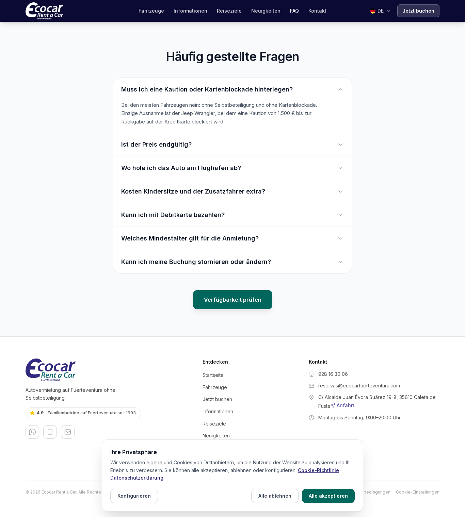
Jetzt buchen (418, 11)
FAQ (294, 11)
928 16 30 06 (333, 374)
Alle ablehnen (274, 496)
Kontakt (317, 11)
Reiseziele (229, 11)
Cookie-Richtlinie (318, 470)
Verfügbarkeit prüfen (232, 299)
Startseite (213, 375)
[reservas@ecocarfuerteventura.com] (68, 432)
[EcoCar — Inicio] (44, 10)
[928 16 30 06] (50, 432)
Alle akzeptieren (328, 496)
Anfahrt (345, 405)
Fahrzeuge (151, 11)
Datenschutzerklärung (136, 478)
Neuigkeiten (265, 11)
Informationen (190, 11)
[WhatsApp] (32, 432)
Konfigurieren (134, 496)
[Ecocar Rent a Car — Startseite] (109, 369)
